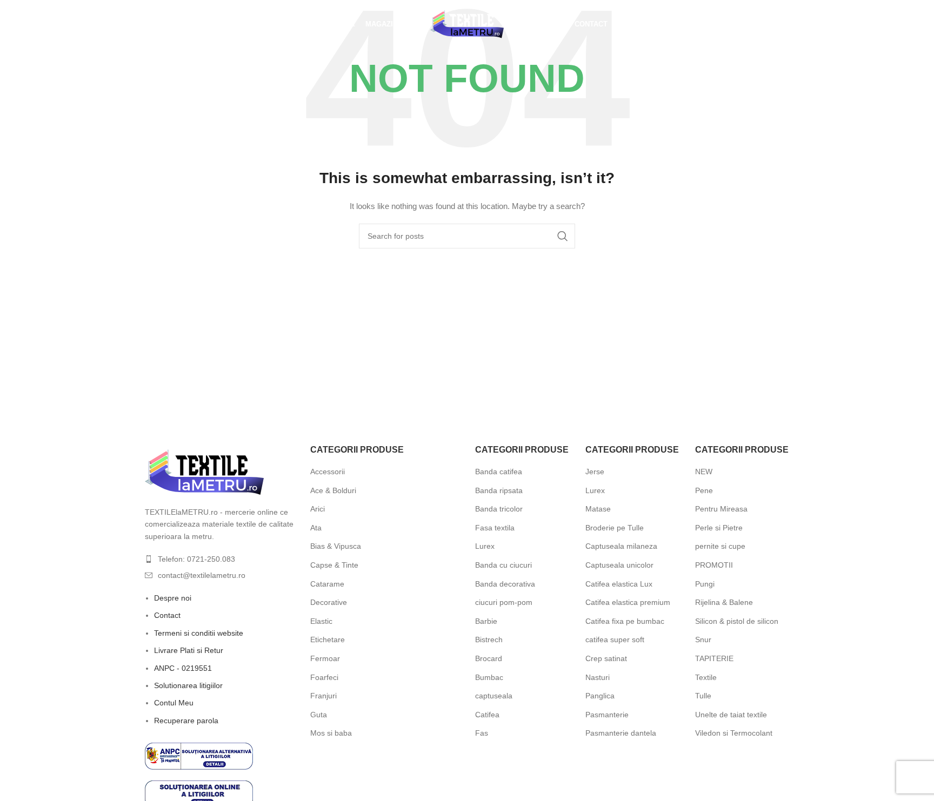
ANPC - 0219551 (183, 668)
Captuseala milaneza (621, 546)
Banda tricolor (499, 508)
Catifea (487, 714)
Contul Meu (174, 702)
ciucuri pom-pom (503, 602)
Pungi (705, 584)
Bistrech (489, 639)
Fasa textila (495, 527)
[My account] (720, 24)
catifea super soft (614, 639)
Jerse (594, 471)
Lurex (485, 546)
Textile (706, 677)
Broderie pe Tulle (614, 527)
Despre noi (172, 598)
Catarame (327, 584)
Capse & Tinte (334, 565)
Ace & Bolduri (333, 490)
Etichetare (327, 639)
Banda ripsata (499, 490)
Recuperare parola (186, 720)
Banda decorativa (505, 584)
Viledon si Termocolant (733, 733)
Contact (167, 615)
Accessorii (327, 471)
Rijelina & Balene (724, 602)
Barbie (486, 621)
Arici (317, 508)
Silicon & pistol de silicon (736, 621)
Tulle (703, 695)
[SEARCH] (562, 236)
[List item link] (219, 559)
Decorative (328, 602)
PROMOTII (714, 565)
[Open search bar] (144, 24)
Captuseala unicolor (619, 565)
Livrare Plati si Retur (188, 650)
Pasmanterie (607, 714)
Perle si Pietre (719, 527)
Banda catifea (498, 471)
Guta (318, 714)
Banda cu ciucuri (503, 565)
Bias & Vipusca (335, 546)
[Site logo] (467, 23)
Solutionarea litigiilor (188, 685)
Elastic (321, 621)
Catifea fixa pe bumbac (624, 621)
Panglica (600, 695)
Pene (704, 490)
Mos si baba (331, 733)
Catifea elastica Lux (618, 584)
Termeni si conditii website (198, 633)
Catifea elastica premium (627, 602)
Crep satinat (606, 658)
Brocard (488, 658)
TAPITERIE (714, 658)
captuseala (493, 695)
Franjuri (323, 695)
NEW (703, 471)
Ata (316, 527)
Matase (598, 508)
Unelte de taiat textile (731, 714)
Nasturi (597, 677)
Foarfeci (324, 677)
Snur (703, 639)
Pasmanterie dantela (620, 733)
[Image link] (204, 471)
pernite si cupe (720, 546)
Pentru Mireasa (721, 508)
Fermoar (325, 658)
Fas (481, 733)
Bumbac (489, 677)
